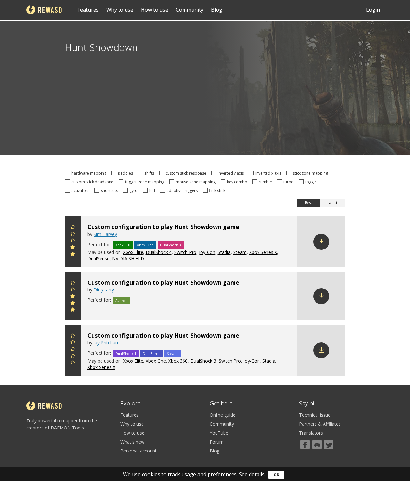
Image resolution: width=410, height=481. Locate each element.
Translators (311, 433)
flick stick (218, 190)
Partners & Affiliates (320, 424)
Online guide (222, 415)
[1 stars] (73, 254)
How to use (154, 9)
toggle (312, 181)
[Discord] (317, 444)
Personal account (138, 451)
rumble (266, 181)
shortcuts (110, 190)
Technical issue (315, 415)
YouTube (219, 433)
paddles (126, 173)
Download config (321, 242)
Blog (216, 9)
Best (308, 202)
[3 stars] (73, 241)
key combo (238, 181)
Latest (332, 202)
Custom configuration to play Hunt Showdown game (163, 227)
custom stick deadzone (93, 181)
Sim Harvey (105, 234)
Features (88, 9)
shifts (150, 173)
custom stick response (187, 173)
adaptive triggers (183, 190)
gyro (134, 190)
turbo (289, 181)
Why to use (119, 9)
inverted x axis (269, 173)
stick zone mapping (311, 173)
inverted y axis (232, 173)
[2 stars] (73, 248)
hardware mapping (89, 173)
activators (81, 190)
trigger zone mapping (145, 181)
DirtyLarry (104, 290)
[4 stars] (73, 234)
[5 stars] (73, 227)
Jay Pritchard (106, 342)
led (153, 190)
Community (189, 9)
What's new (132, 442)
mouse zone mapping (196, 181)
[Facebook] (305, 444)
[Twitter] (328, 444)
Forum (217, 442)
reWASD (44, 10)
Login (373, 9)
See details (252, 474)
